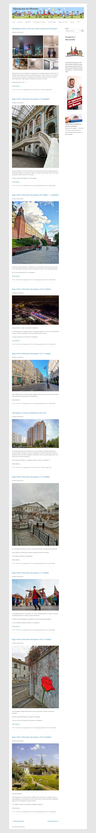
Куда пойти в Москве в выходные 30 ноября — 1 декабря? (35, 195)
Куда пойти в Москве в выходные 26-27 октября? (31, 639)
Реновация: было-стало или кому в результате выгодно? (34, 28)
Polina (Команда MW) (39, 185)
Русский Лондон (52, 22)
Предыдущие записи (18, 821)
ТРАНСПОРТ (20, 22)
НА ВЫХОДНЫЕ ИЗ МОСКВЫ (39, 22)
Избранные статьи (63, 22)
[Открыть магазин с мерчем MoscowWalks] (74, 93)
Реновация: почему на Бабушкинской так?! (29, 413)
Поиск (66, 28)
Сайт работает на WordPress (18, 826)
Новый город (48, 89)
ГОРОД (13, 22)
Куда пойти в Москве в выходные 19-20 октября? (31, 737)
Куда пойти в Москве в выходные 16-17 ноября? (31, 353)
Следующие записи (53, 821)
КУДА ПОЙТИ (28, 22)
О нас (78, 22)
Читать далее (16, 86)
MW (36, 89)
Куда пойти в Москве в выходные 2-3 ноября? (30, 573)
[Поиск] (82, 30)
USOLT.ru (72, 22)
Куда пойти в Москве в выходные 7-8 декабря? (31, 99)
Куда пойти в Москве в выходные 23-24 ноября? (31, 289)
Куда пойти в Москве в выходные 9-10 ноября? (31, 477)
